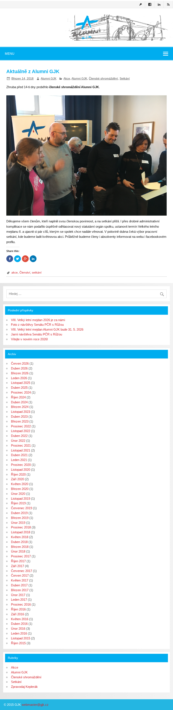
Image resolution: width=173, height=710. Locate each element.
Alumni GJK (48, 78)
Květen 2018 (19, 537)
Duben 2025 (19, 387)
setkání (37, 272)
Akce (67, 78)
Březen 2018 (19, 547)
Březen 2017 (19, 590)
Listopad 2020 (20, 469)
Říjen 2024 (18, 397)
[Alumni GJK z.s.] (86, 38)
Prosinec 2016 (21, 604)
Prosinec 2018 (21, 527)
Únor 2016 (18, 628)
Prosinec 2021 (21, 445)
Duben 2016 (19, 623)
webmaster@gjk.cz (35, 704)
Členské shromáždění (103, 78)
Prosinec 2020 (21, 464)
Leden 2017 (19, 599)
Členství (24, 272)
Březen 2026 (19, 373)
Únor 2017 (18, 595)
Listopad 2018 (20, 532)
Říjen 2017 (18, 561)
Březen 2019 (19, 518)
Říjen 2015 (18, 643)
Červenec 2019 (21, 508)
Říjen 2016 (18, 609)
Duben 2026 (19, 368)
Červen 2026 (20, 363)
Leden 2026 (19, 378)
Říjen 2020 (18, 474)
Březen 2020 (19, 489)
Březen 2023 (19, 421)
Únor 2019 (18, 522)
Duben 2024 (19, 402)
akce (14, 272)
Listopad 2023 (20, 411)
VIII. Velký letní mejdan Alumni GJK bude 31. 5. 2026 (47, 329)
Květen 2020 (19, 484)
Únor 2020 (18, 493)
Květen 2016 (19, 619)
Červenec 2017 (21, 571)
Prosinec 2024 (21, 392)
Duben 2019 (19, 513)
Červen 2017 (20, 575)
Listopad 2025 (20, 382)
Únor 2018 (18, 551)
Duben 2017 (19, 585)
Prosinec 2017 (21, 556)
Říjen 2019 (18, 503)
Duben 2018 (19, 542)
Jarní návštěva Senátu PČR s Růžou (36, 334)
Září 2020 (17, 479)
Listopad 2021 (20, 450)
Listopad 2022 (20, 431)
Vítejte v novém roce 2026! (29, 339)
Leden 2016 (19, 633)
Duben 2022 (19, 436)
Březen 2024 (19, 407)
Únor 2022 (18, 440)
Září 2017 (17, 566)
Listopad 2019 (20, 498)
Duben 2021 (19, 455)
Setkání (125, 78)
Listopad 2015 (20, 638)
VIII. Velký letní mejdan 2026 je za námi (38, 320)
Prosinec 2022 (21, 426)
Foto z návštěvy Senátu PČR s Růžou (37, 324)
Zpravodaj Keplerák (24, 686)
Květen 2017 (19, 580)
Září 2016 (17, 614)
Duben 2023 (19, 416)
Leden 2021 (19, 460)
